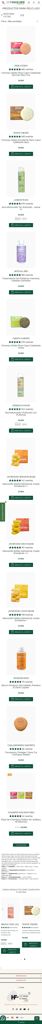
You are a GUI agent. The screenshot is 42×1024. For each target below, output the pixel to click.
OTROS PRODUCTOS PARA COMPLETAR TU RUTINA (21, 891)
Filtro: (4, 21)
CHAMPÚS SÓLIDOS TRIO (21, 812)
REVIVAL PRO (21, 271)
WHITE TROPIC (21, 133)
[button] (2, 512)
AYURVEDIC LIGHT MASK (21, 611)
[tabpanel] (10, 926)
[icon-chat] (3, 1018)
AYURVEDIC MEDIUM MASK (21, 477)
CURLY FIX (27, 924)
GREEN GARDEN (21, 338)
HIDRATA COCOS (21, 405)
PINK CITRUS (21, 66)
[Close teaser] (6, 502)
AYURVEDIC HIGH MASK (21, 544)
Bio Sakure (16, 3)
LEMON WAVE (21, 200)
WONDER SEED (21, 678)
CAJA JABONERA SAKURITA (21, 745)
